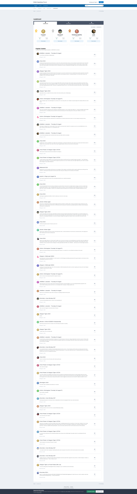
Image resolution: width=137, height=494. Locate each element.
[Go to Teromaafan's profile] (38, 306)
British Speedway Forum (40, 2)
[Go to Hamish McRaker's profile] (38, 337)
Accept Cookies (91, 491)
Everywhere (98, 5)
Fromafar (43, 34)
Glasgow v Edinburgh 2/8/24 (47, 256)
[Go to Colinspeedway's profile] (38, 398)
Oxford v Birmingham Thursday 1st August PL (51, 98)
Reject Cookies (99, 491)
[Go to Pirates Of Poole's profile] (38, 99)
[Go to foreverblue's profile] (38, 150)
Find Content (43, 41)
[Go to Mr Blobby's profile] (38, 117)
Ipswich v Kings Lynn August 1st (48, 176)
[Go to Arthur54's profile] (38, 357)
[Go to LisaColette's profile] (38, 158)
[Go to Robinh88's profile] (38, 265)
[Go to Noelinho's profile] (38, 330)
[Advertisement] (68, 15)
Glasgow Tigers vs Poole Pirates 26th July (50, 464)
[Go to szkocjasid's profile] (60, 31)
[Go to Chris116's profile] (38, 168)
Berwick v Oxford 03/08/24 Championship (50, 321)
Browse (35, 5)
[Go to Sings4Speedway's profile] (38, 202)
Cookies (71, 486)
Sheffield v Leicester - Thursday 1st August (50, 53)
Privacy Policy (66, 486)
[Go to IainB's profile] (94, 31)
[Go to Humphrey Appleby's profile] (77, 31)
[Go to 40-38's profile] (38, 291)
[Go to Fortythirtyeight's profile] (38, 230)
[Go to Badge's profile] (38, 473)
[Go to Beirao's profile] (38, 71)
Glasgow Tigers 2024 (45, 71)
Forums (35, 8)
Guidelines (39, 8)
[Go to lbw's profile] (38, 239)
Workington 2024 (44, 382)
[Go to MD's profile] (38, 406)
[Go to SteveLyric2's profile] (38, 141)
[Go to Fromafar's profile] (43, 31)
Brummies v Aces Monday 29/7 (47, 298)
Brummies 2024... (44, 472)
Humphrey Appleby (77, 34)
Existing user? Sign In (93, 2)
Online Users (49, 8)
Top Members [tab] (91, 23)
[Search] (102, 6)
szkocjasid (60, 34)
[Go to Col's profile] (38, 448)
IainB (93, 34)
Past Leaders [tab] (68, 23)
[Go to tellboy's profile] (38, 177)
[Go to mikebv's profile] (38, 347)
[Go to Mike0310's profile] (38, 61)
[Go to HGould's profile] (38, 81)
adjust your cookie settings (65, 491)
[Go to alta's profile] (38, 422)
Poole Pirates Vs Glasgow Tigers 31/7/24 (50, 149)
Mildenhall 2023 (44, 167)
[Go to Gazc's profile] (38, 432)
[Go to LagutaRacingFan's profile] (38, 456)
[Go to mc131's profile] (38, 322)
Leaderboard (55, 8)
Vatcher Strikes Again (45, 201)
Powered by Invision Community (68, 488)
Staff (44, 8)
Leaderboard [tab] (45, 23)
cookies (40, 491)
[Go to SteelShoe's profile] (38, 383)
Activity (40, 5)
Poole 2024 (42, 61)
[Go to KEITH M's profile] (38, 249)
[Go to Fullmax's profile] (38, 108)
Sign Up (101, 2)
